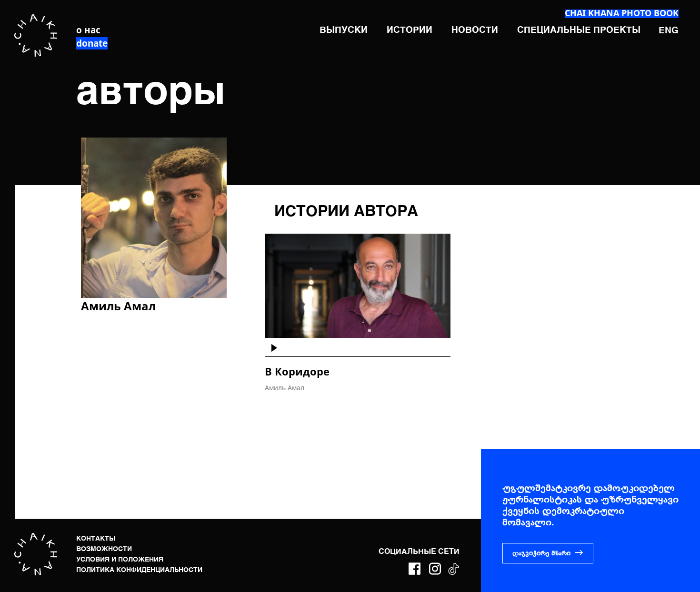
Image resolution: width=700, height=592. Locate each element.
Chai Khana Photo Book (622, 13)
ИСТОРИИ (409, 30)
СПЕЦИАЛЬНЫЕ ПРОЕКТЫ (578, 30)
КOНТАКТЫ (95, 538)
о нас (88, 30)
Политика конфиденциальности (139, 570)
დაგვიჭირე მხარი (541, 553)
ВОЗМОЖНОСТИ (104, 549)
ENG (669, 30)
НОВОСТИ (474, 30)
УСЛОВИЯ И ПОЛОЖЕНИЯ (119, 559)
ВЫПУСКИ (344, 30)
